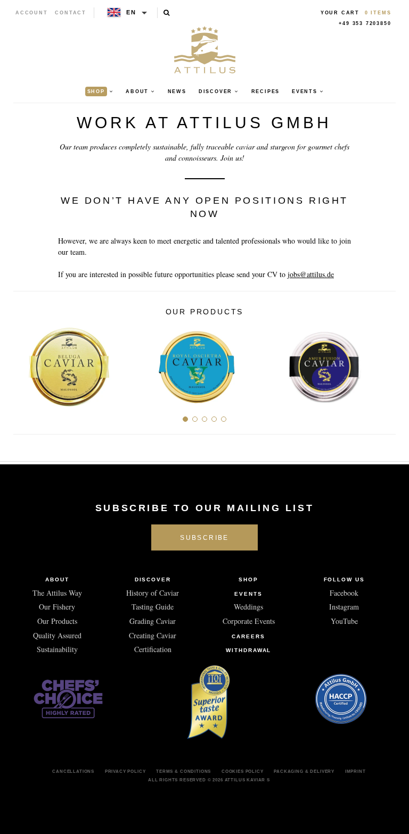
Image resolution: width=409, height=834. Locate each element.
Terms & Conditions (183, 771)
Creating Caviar (152, 635)
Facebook (344, 593)
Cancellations (73, 771)
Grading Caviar (152, 621)
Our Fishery (57, 607)
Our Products (57, 621)
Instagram (344, 607)
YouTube (344, 621)
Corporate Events (249, 621)
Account (31, 12)
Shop (248, 579)
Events (248, 594)
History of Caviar (152, 593)
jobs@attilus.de (311, 274)
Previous (25, 362)
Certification (152, 649)
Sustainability (57, 649)
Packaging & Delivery (304, 771)
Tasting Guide (153, 607)
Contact (70, 12)
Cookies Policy (243, 771)
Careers (248, 636)
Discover (153, 579)
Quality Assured (57, 635)
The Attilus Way (57, 593)
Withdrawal (249, 650)
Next (384, 362)
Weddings (248, 607)
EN (131, 12)
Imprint (355, 771)
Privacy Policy (125, 771)
